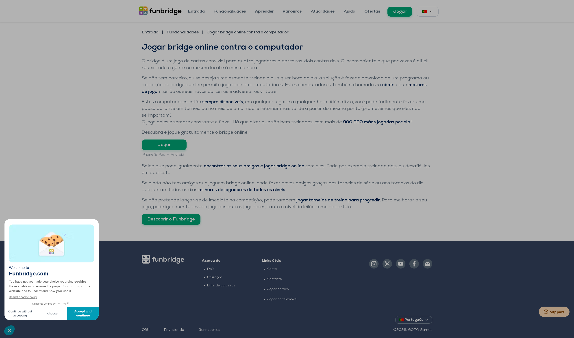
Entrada (196, 12)
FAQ (210, 269)
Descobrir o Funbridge (171, 219)
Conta (272, 269)
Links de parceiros (221, 285)
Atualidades (323, 12)
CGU (146, 330)
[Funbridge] (161, 11)
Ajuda (349, 12)
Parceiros (292, 12)
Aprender (264, 12)
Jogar (400, 11)
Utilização (214, 277)
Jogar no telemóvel (282, 299)
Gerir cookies (209, 330)
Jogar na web (278, 289)
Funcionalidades (230, 12)
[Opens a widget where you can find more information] (554, 312)
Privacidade (174, 330)
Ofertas (372, 12)
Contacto (274, 279)
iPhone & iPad (153, 155)
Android (177, 155)
